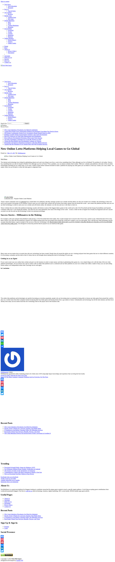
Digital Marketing (9, 20)
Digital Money (12, 40)
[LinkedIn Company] (57, 390)
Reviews (10, 14)
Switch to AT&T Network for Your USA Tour (14, 375)
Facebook (10, 30)
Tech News (7, 4)
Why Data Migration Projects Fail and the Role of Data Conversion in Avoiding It (27, 433)
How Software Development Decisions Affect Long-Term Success (23, 138)
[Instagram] (57, 382)
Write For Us (8, 57)
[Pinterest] (57, 337)
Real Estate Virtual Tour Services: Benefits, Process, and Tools (22, 431)
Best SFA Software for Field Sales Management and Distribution (22, 136)
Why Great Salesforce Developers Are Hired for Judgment (21, 130)
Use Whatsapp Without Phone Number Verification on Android (22, 469)
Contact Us (7, 62)
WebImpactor (21, 153)
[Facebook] (57, 379)
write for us (29, 491)
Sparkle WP (19, 560)
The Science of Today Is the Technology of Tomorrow (19, 470)
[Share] (57, 346)
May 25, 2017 (11, 153)
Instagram (10, 35)
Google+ (10, 33)
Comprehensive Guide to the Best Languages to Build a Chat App (23, 472)
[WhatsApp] (57, 343)
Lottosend (23, 201)
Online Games (12, 43)
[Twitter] (57, 334)
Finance (10, 41)
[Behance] (57, 387)
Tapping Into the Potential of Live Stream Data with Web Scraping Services (26, 144)
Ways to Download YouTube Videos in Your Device (19, 474)
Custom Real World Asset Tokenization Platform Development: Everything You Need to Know (31, 131)
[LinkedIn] (57, 340)
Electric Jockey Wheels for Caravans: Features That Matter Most (22, 428)
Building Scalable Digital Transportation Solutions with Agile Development (25, 134)
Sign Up (6, 61)
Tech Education (12, 6)
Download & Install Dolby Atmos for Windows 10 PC (19, 467)
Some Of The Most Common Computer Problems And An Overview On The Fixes (24, 377)
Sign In (6, 59)
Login (6, 528)
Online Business (9, 38)
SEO (9, 22)
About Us (7, 49)
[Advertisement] (55, 72)
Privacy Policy (12, 51)
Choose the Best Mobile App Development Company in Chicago (22, 141)
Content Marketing (13, 25)
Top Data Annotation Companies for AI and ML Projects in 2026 (22, 139)
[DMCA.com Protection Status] (7, 556)
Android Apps (12, 17)
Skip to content (5, 1)
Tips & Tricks (12, 11)
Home (6, 46)
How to (6, 9)
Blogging (10, 27)
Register (6, 526)
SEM (9, 24)
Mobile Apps (8, 16)
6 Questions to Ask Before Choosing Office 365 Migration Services (23, 430)
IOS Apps (11, 19)
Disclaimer (11, 52)
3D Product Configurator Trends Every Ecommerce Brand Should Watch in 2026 (27, 133)
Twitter (10, 32)
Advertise (7, 56)
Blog (5, 48)
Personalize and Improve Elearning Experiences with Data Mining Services (25, 142)
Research (10, 8)
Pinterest (10, 37)
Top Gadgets (8, 12)
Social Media (8, 28)
